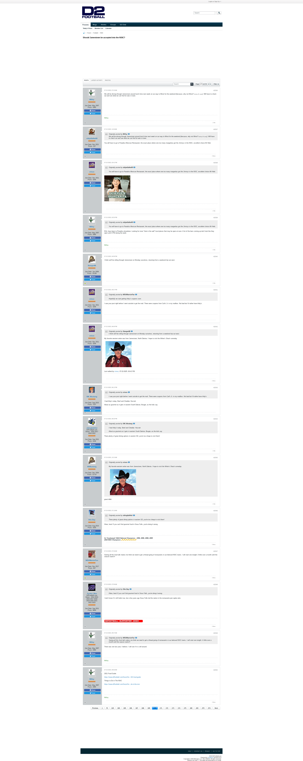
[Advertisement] (151, 58)
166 (130, 708)
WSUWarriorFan (92, 560)
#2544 (216, 419)
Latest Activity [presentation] (96, 80)
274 (209, 708)
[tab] (86, 80)
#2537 (216, 129)
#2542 (216, 327)
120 (112, 708)
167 (137, 708)
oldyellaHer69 (91, 138)
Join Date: (88, 105)
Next (216, 708)
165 (124, 708)
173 (173, 708)
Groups (113, 25)
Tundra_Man (92, 593)
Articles (103, 25)
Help (189, 751)
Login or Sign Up (214, 1)
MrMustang (91, 467)
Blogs (95, 25)
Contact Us (198, 751)
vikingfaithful (92, 428)
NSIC (101, 33)
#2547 (216, 551)
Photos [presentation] (108, 80)
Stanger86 (92, 265)
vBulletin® (211, 757)
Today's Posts (87, 28)
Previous (95, 708)
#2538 (216, 163)
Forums (85, 25)
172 (167, 708)
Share (93, 110)
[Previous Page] (208, 84)
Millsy (91, 99)
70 (107, 708)
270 (203, 708)
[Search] (219, 12)
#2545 (216, 457)
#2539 (216, 217)
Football (95, 33)
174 (179, 708)
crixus (91, 172)
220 (197, 708)
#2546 (216, 511)
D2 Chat (123, 25)
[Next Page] (210, 84)
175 (185, 708)
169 (149, 708)
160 (118, 708)
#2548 (216, 584)
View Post (129, 134)
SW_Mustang (92, 397)
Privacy (207, 751)
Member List (99, 28)
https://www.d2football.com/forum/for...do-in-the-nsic (122, 684)
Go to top (216, 751)
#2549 (216, 633)
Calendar (108, 28)
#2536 (216, 90)
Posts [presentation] (86, 80)
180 (191, 708)
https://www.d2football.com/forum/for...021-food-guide (122, 677)
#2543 (216, 387)
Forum (89, 33)
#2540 (216, 256)
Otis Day (91, 520)
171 (161, 708)
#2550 (216, 670)
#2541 (216, 290)
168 (143, 708)
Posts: (90, 107)
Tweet (93, 113)
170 (155, 708)
